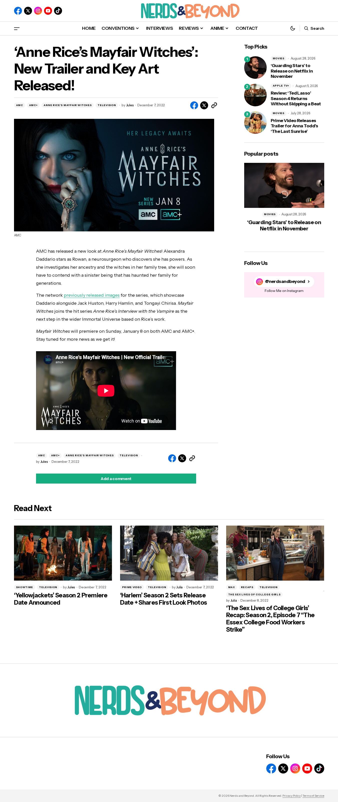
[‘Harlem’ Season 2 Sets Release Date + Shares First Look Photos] (169, 553)
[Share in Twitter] (204, 105)
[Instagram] (38, 11)
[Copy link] (214, 105)
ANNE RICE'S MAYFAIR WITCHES (68, 105)
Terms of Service (313, 795)
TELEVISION (107, 105)
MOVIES (278, 58)
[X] (28, 11)
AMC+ (33, 105)
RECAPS (247, 587)
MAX (231, 587)
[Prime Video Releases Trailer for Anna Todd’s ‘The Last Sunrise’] (255, 122)
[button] (17, 28)
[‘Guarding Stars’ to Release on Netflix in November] (255, 67)
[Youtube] (48, 11)
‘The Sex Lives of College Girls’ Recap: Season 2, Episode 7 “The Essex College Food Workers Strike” (270, 619)
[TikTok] (58, 11)
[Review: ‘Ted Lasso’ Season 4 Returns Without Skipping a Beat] (255, 95)
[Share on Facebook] (194, 105)
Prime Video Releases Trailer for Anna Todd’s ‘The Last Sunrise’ (294, 126)
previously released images (92, 295)
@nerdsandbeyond (285, 281)
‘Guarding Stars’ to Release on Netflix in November (292, 71)
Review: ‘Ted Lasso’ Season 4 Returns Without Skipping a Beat (296, 99)
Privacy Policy (291, 795)
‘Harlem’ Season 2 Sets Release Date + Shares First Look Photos (163, 599)
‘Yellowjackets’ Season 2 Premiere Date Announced (61, 599)
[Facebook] (18, 11)
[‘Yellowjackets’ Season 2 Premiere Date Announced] (63, 553)
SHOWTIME (24, 587)
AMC (19, 105)
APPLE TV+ (281, 85)
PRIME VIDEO (132, 587)
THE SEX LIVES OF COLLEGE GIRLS (254, 594)
